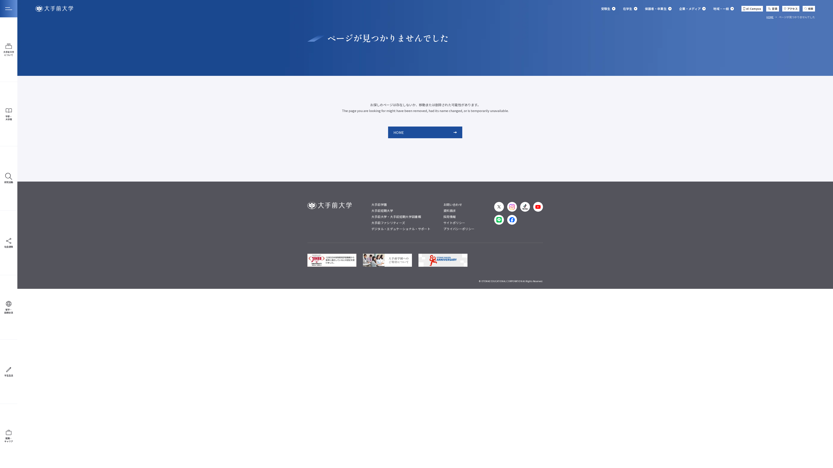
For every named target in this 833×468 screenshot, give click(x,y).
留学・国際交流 (8, 311)
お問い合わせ (452, 204)
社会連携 (8, 246)
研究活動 (8, 182)
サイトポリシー (454, 223)
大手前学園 (379, 204)
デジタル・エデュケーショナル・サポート (400, 229)
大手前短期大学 (382, 210)
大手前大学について (8, 53)
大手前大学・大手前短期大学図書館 (396, 216)
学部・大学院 (8, 118)
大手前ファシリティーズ (388, 223)
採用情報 (449, 216)
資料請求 (449, 210)
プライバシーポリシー (458, 229)
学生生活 (8, 375)
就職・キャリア (8, 440)
